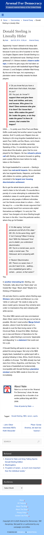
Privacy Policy (22, 512)
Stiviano (6, 299)
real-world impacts (20, 170)
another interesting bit (14, 282)
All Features (21, 503)
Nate (6, 40)
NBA (25, 416)
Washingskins (10, 465)
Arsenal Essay (28, 20)
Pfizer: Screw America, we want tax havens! (33, 427)
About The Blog (21, 506)
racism (30, 416)
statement (22, 340)
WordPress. (32, 532)
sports (35, 416)
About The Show (22, 509)
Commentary (15, 20)
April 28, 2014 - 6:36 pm (19, 40)
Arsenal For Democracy (24, 3)
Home (5, 20)
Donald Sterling (16, 416)
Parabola (21, 532)
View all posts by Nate (24, 406)
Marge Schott (34, 322)
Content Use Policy (21, 515)
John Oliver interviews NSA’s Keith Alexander (9, 427)
